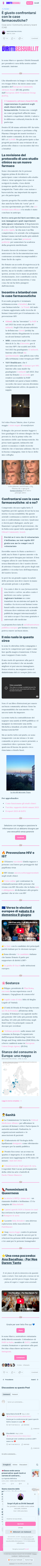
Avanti (33, 1380)
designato (17, 1143)
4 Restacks (26, 1365)
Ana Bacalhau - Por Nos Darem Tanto (19, 1261)
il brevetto (24, 343)
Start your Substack (16, 1560)
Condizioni (15, 1556)
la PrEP (33, 321)
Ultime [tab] (15, 1465)
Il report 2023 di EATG (15, 811)
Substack (11, 1564)
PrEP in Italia (8, 1342)
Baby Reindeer (18, 1221)
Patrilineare (7, 1227)
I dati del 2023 (15, 1160)
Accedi (36, 3)
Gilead (8, 321)
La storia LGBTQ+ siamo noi (17, 1198)
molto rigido (9, 230)
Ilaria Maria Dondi (12, 1414)
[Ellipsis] (38, 1414)
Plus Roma (29, 988)
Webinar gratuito (12, 1031)
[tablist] (10, 1394)
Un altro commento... (9, 1454)
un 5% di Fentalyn (10, 1010)
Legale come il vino (13, 999)
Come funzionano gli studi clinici (20, 803)
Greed (21, 330)
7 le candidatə (22, 954)
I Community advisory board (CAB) (21, 101)
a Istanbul (22, 304)
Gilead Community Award (13, 532)
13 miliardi (33, 349)
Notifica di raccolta (24, 1556)
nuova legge (14, 1232)
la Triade (25, 307)
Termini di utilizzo (26, 1537)
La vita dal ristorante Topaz (20, 792)
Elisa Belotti (17, 1204)
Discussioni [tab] (23, 1465)
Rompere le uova (11, 1215)
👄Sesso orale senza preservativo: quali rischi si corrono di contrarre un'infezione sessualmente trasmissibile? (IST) (14, 1473)
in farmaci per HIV (30, 365)
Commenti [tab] (6, 1394)
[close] (35, 1494)
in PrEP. (12, 139)
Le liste (7, 946)
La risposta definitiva (9, 1478)
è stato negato (14, 425)
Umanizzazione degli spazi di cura (20, 1166)
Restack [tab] (15, 1394)
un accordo (25, 375)
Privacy (34, 1554)
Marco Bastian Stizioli (14, 31)
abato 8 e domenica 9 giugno (18, 913)
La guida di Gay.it (12, 965)
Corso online (10, 881)
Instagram (6, 1351)
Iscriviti (29, 3)
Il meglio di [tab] (7, 1465)
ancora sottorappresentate (26, 873)
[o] (20, 406)
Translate (6, 9)
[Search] (37, 1465)
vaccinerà (17, 861)
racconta (6, 991)
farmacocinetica (16, 491)
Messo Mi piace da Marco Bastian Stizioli (20, 1416)
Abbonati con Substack (22, 1532)
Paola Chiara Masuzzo (12, 1175)
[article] (20, 1477)
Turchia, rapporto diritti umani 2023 (22, 807)
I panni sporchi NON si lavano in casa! (21, 1209)
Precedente (9, 1380)
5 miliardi (21, 372)
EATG (27, 1342)
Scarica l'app (29, 1560)
